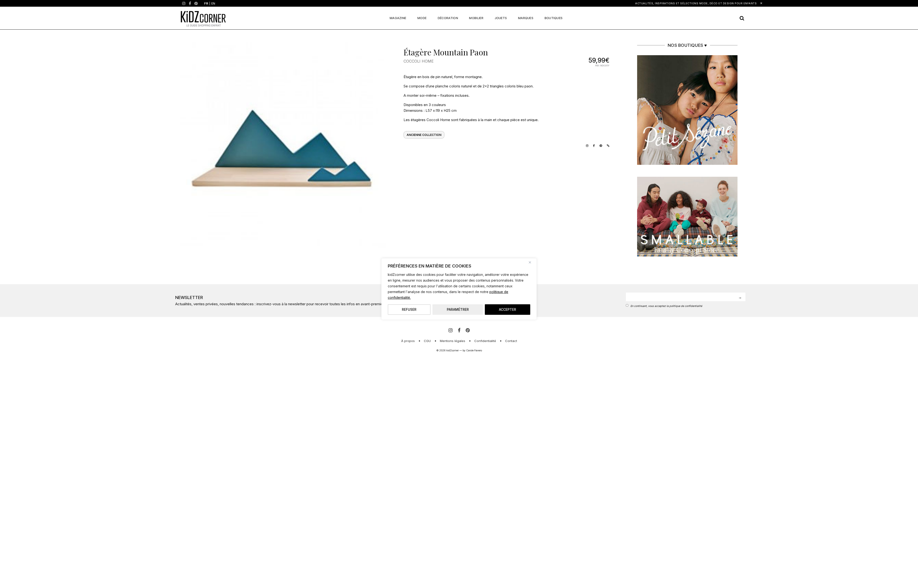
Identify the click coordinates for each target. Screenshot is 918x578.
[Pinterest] (196, 3)
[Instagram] (183, 3)
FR (206, 3)
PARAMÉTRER (458, 309)
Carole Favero (474, 350)
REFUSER (409, 309)
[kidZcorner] (203, 18)
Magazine (398, 18)
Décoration (448, 18)
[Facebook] (190, 3)
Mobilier (476, 18)
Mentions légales (452, 341)
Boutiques (554, 18)
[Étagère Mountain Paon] (283, 145)
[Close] (532, 262)
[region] (459, 289)
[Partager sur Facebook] (593, 145)
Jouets (501, 18)
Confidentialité (485, 341)
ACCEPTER (507, 309)
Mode (421, 18)
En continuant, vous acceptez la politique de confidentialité (666, 306)
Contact (511, 341)
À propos (408, 341)
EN (213, 3)
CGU (427, 341)
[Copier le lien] (606, 145)
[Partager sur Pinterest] (599, 145)
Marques (525, 18)
